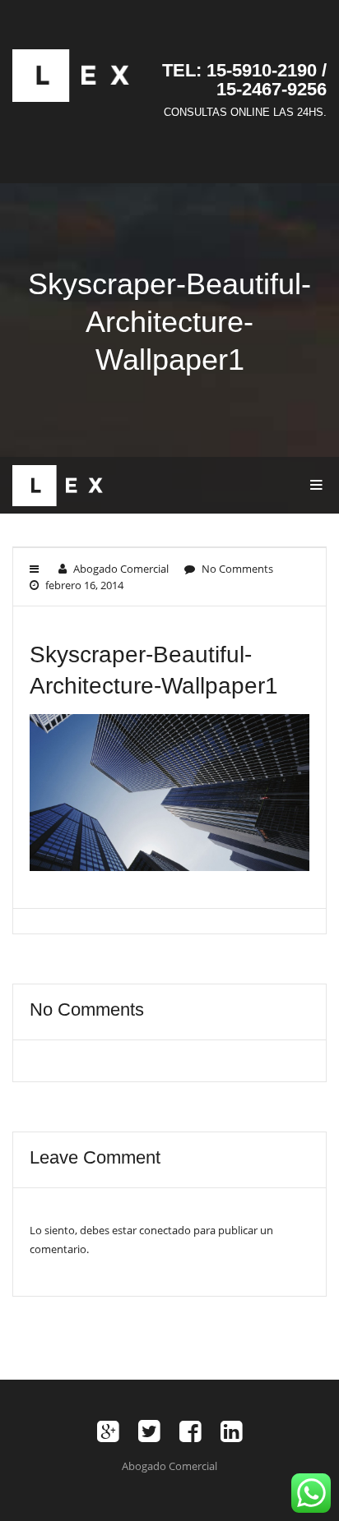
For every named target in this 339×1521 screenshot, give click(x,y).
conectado (165, 1230)
